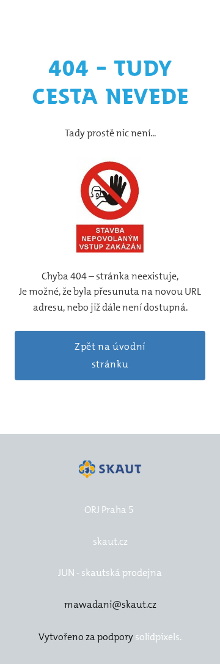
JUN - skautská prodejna (110, 572)
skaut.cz (110, 541)
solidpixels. (158, 636)
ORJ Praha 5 (109, 509)
